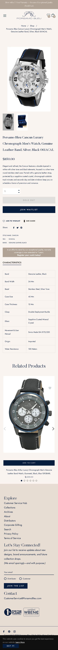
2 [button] (24, 480)
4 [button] (30, 480)
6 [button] (36, 480)
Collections (9, 507)
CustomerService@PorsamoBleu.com (22, 598)
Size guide (30, 221)
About (7, 516)
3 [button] (27, 480)
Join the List (15, 585)
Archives (8, 512)
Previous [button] (4, 428)
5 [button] (33, 480)
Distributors (10, 520)
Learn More (20, 642)
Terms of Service (12, 538)
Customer (26, 578)
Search (7, 529)
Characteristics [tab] (12, 262)
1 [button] (21, 480)
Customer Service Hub (15, 503)
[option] (29, 429)
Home (23, 25)
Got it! (11, 646)
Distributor (12, 578)
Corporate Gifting (13, 525)
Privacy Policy (11, 533)
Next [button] (53, 428)
